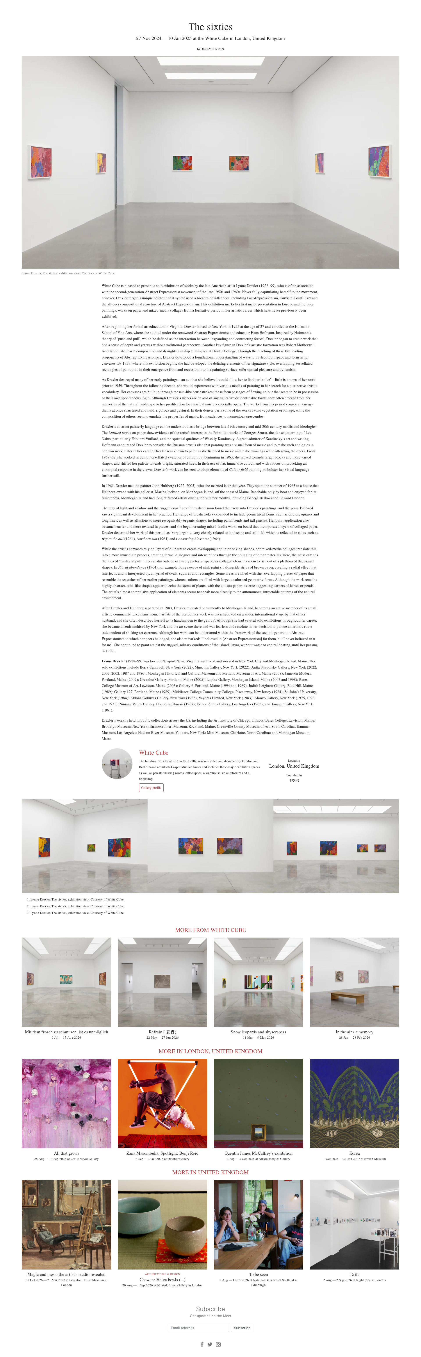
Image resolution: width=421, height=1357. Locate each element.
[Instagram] (218, 1344)
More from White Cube (210, 929)
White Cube (153, 752)
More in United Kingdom (210, 1172)
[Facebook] (202, 1344)
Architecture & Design (162, 1274)
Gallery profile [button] (151, 787)
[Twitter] (209, 1344)
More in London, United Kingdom (210, 1051)
